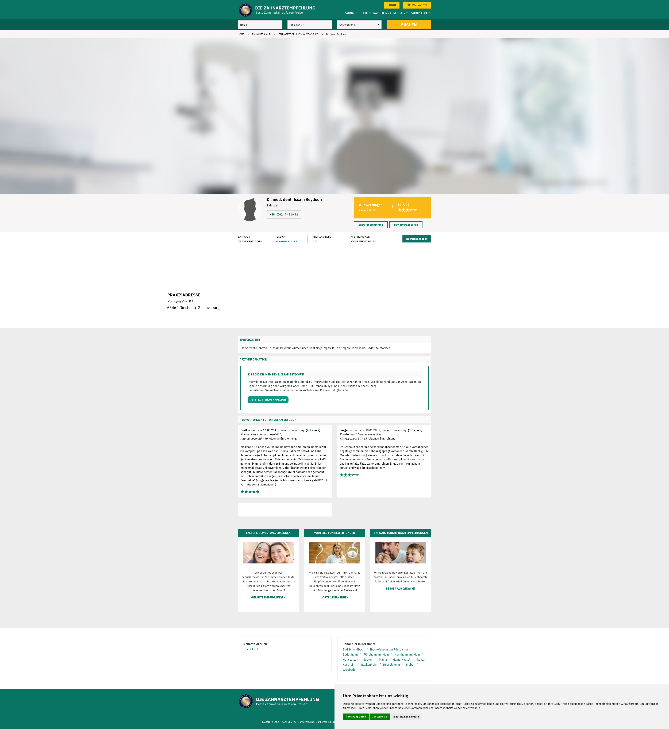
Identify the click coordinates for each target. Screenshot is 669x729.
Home (241, 34)
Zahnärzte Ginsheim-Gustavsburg (298, 34)
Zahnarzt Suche (356, 13)
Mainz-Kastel (401, 659)
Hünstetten (350, 659)
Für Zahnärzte (417, 5)
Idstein (368, 659)
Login (392, 5)
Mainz (383, 659)
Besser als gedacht (401, 588)
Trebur (410, 665)
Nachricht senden (416, 238)
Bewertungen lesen (406, 224)
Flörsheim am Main (376, 654)
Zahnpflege (419, 13)
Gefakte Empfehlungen (268, 597)
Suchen (409, 24)
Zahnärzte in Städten (327, 721)
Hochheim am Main (407, 654)
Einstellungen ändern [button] (406, 716)
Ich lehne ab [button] (379, 716)
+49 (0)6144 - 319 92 (284, 214)
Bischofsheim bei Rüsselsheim (390, 649)
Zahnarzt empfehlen (370, 224)
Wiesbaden (350, 670)
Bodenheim (350, 654)
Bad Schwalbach (353, 649)
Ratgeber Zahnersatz (389, 13)
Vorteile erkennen (334, 597)
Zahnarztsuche (261, 34)
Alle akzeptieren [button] (356, 716)
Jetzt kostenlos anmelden (268, 399)
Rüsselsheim (391, 665)
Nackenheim (369, 665)
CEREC (254, 649)
